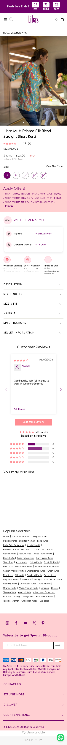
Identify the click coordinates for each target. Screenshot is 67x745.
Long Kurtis (42, 541)
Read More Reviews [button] (33, 422)
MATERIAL (10, 313)
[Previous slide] (6, 390)
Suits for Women (27, 541)
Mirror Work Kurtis (23, 567)
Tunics (36, 554)
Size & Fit (10, 304)
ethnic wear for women (44, 592)
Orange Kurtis (9, 588)
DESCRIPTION (13, 285)
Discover (10, 705)
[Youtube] (25, 624)
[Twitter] (34, 624)
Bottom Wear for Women (47, 567)
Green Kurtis (53, 571)
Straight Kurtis (41, 580)
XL (34, 175)
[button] (10, 143)
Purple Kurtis (45, 584)
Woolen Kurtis (9, 554)
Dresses (54, 588)
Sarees (6, 537)
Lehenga (45, 588)
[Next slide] (61, 390)
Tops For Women (11, 601)
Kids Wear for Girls (45, 597)
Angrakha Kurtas (11, 580)
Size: (6, 167)
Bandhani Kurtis (34, 575)
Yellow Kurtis (36, 562)
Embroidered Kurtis (36, 571)
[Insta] (7, 624)
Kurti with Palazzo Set (13, 550)
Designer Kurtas (39, 537)
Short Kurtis (47, 550)
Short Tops (8, 562)
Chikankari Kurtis (29, 601)
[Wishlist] (56, 19)
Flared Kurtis (56, 580)
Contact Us (12, 684)
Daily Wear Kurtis (28, 584)
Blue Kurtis (27, 580)
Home (6, 33)
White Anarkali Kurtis (28, 588)
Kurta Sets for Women (13, 545)
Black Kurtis (9, 558)
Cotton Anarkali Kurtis (13, 571)
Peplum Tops (25, 554)
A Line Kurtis (21, 562)
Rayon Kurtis (50, 575)
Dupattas (44, 601)
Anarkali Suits (24, 592)
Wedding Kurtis (10, 584)
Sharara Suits (9, 592)
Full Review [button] (19, 409)
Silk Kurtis (19, 575)
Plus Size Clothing (11, 597)
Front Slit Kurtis (51, 562)
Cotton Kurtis (32, 550)
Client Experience (17, 715)
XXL (44, 175)
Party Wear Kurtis (44, 558)
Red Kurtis (8, 567)
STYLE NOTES (13, 294)
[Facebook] (16, 624)
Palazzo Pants (10, 541)
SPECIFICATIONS (15, 323)
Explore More (14, 694)
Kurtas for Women (20, 537)
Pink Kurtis (8, 575)
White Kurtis (46, 554)
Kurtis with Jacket (25, 558)
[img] (21, 360)
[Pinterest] (43, 624)
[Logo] (33, 19)
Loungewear (28, 597)
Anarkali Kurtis (33, 545)
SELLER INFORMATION (19, 333)
